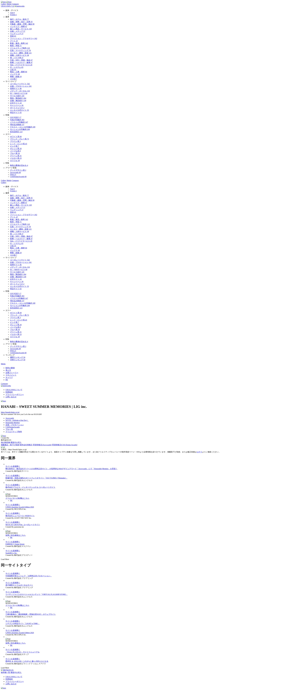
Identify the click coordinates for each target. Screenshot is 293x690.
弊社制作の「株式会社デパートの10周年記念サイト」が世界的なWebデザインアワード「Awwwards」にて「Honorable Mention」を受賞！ (61, 469)
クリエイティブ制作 (13, 432)
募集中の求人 (16, 442)
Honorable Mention (12, 423)
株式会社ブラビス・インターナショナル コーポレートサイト (30, 487)
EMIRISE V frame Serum (14, 544)
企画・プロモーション (14, 425)
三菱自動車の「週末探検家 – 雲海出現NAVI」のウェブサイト (30, 614)
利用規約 (9, 392)
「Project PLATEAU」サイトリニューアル (22, 652)
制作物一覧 (5, 672)
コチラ (199, 452)
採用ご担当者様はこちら (15, 535)
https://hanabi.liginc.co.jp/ (10, 412)
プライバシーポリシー (14, 394)
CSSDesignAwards (12, 427)
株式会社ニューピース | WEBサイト (20, 516)
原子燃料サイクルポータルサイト (19, 585)
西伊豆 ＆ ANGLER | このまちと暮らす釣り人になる (26, 661)
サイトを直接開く (12, 466)
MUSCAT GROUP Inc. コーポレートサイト (22, 525)
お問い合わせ (10, 397)
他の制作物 (5, 442)
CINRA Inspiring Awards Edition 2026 (19, 507)
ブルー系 (9, 429)
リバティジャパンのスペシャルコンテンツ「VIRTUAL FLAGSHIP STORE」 (36, 594)
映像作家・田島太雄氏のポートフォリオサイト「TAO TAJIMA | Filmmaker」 (36, 478)
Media (9, 4)
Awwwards (9, 418)
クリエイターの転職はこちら (17, 498)
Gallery (3, 4)
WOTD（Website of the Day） (17, 420)
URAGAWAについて (13, 390)
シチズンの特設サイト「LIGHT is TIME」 (22, 623)
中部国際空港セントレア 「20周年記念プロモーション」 (28, 576)
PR (11, 500)
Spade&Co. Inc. (11, 553)
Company (15, 4)
